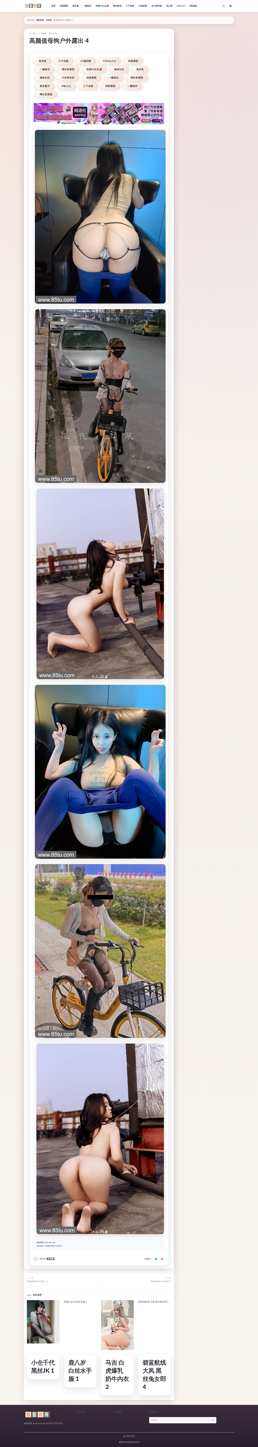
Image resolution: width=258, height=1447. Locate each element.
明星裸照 (64, 6)
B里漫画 (193, 6)
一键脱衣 (87, 6)
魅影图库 (40, 20)
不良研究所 (68, 78)
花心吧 (169, 6)
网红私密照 (68, 69)
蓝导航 (75, 6)
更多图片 (45, 86)
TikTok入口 (109, 61)
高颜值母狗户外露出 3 (37, 1281)
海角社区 (119, 69)
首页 (53, 6)
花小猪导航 (156, 6)
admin (43, 1258)
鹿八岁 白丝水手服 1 (80, 1371)
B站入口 (66, 86)
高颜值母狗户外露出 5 (160, 1281)
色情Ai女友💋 (102, 6)
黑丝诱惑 (117, 6)
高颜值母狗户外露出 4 (54, 1246)
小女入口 (181, 6)
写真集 (49, 20)
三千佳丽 (130, 6)
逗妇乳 (140, 69)
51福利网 (142, 6)
